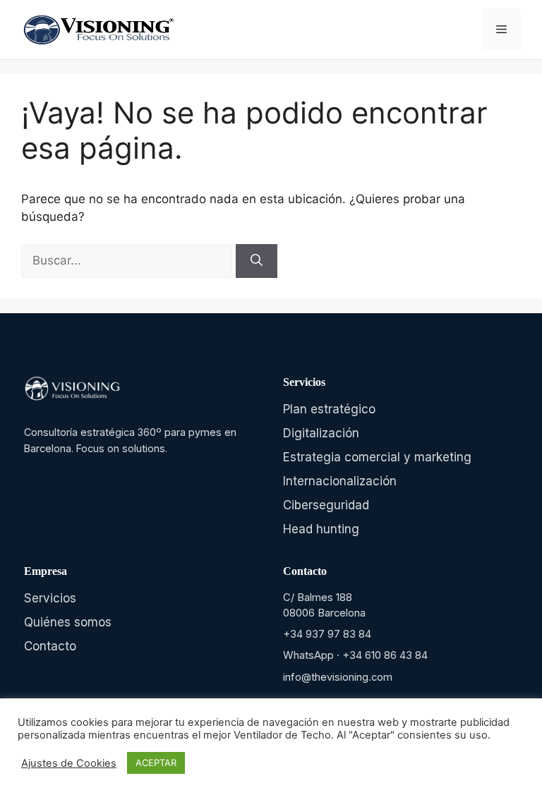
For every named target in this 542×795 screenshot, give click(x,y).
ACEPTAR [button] (156, 762)
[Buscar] (256, 261)
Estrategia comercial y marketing (377, 457)
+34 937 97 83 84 (327, 634)
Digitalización (321, 433)
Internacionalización (340, 481)
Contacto (50, 646)
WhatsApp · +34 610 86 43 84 (355, 655)
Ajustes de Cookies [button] (68, 763)
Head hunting (321, 529)
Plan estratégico (329, 409)
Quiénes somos (68, 622)
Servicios (50, 598)
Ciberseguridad (326, 505)
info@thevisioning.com (337, 677)
